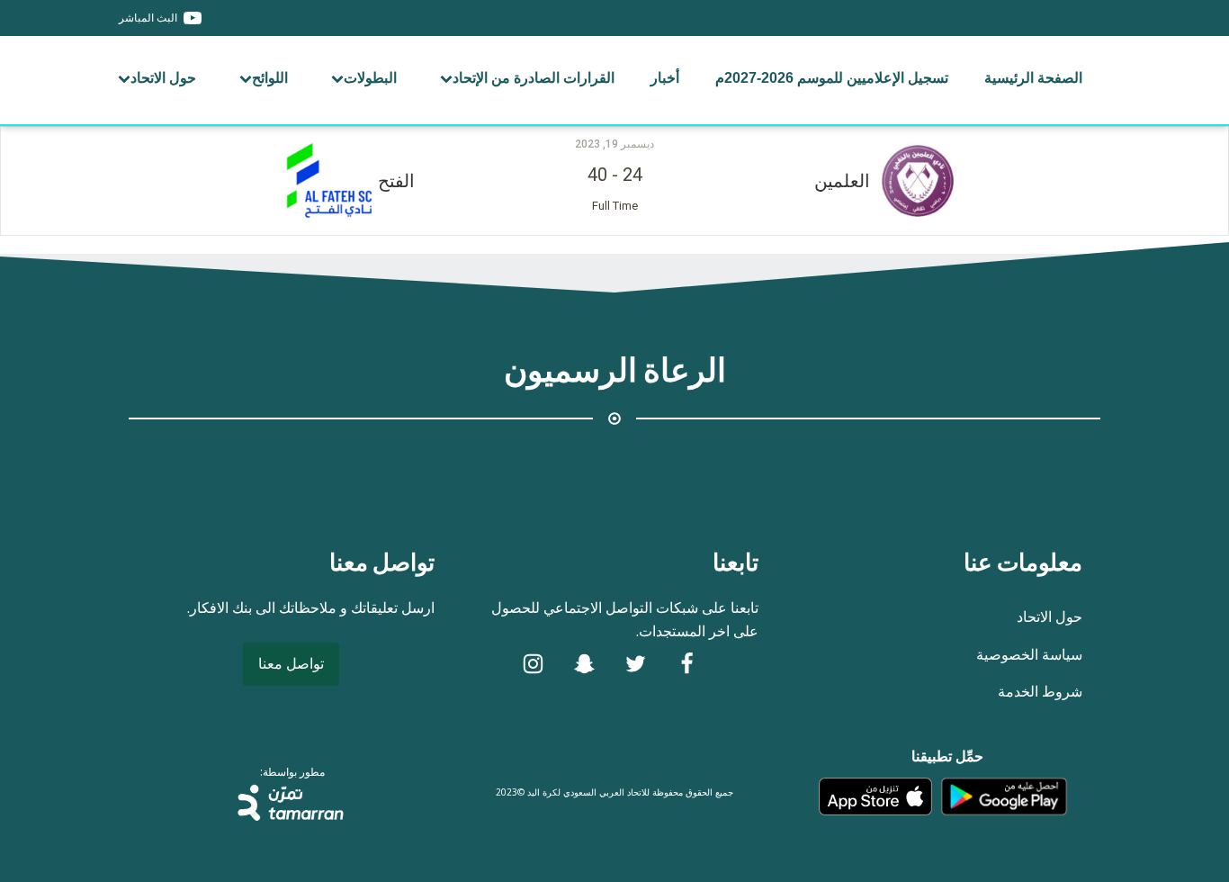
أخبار (664, 78)
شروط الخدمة (1040, 691)
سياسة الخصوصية (1029, 654)
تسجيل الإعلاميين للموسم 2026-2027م (831, 78)
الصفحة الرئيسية (1033, 78)
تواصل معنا (291, 663)
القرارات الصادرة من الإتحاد (533, 78)
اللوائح (270, 78)
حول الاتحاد (163, 78)
